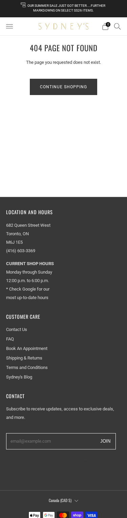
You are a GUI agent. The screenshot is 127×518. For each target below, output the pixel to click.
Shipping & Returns (24, 357)
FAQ (10, 338)
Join (105, 440)
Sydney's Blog (19, 377)
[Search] (117, 26)
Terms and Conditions (27, 367)
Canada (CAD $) (60, 500)
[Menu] (9, 26)
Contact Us (16, 329)
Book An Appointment (26, 348)
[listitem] (64, 8)
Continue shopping (63, 87)
